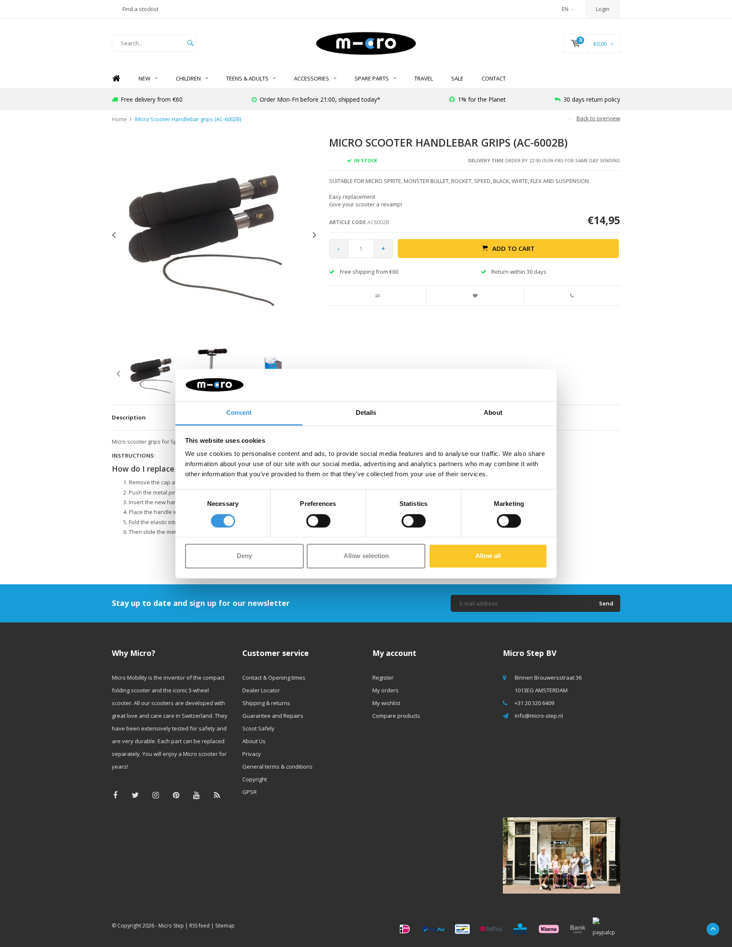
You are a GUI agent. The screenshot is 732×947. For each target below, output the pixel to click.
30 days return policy (591, 99)
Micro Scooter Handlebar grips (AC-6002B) (188, 119)
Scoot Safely (258, 728)
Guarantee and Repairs (272, 715)
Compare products (396, 715)
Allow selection (366, 556)
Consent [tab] (239, 413)
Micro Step (171, 925)
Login (603, 9)
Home (116, 78)
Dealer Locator (261, 690)
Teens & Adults (247, 78)
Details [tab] (366, 413)
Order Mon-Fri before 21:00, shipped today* (320, 99)
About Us (254, 741)
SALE (457, 78)
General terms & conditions (277, 766)
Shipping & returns (266, 703)
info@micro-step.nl (539, 715)
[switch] (318, 521)
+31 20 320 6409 (534, 703)
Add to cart (513, 248)
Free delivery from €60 (152, 99)
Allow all (488, 556)
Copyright (254, 779)
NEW (144, 78)
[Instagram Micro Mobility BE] (155, 795)
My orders (385, 690)
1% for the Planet (482, 99)
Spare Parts (372, 78)
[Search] (190, 43)
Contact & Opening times (273, 677)
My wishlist (386, 703)
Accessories (311, 78)
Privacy (251, 754)
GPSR (249, 792)
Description (129, 417)
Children (188, 78)
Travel (423, 78)
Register (383, 677)
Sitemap (225, 925)
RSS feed (199, 925)
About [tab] (493, 413)
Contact (494, 78)
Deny (244, 556)
